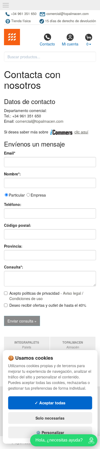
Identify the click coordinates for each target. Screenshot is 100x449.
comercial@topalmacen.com (39, 121)
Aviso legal (72, 293)
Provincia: (13, 246)
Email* (9, 153)
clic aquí (81, 132)
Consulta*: (13, 267)
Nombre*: (12, 173)
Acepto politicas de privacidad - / (46, 295)
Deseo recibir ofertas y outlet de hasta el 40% (47, 305)
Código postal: (17, 225)
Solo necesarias (50, 418)
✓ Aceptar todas (50, 403)
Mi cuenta (70, 44)
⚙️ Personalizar (50, 432)
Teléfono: (12, 204)
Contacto (47, 44)
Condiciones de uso (26, 298)
